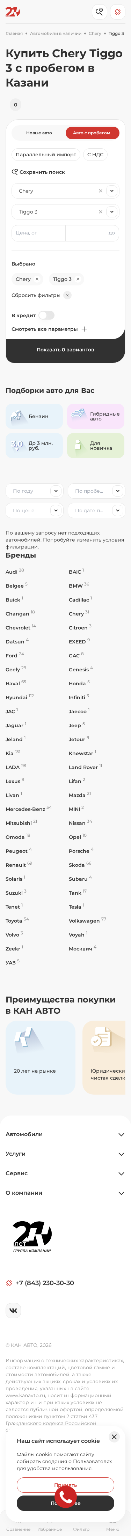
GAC (76, 655)
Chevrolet (21, 627)
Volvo (14, 934)
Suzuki (16, 892)
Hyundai (20, 697)
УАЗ (13, 962)
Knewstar (82, 753)
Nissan (80, 823)
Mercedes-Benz (29, 809)
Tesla (76, 906)
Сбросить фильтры (36, 295)
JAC (12, 711)
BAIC (76, 571)
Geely (16, 669)
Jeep (77, 725)
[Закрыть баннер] (114, 1436)
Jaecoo (79, 711)
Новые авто (39, 132)
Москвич (82, 948)
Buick (14, 599)
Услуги (16, 1153)
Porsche (81, 851)
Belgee (17, 585)
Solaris (15, 878)
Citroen (80, 627)
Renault (19, 865)
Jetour (79, 739)
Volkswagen (87, 920)
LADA (16, 767)
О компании (24, 1193)
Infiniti (79, 697)
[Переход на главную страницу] (13, 12)
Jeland (16, 739)
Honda (79, 683)
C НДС (95, 154)
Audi (15, 571)
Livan (14, 795)
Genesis (81, 669)
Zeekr (14, 948)
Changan (20, 613)
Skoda (80, 865)
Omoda (18, 837)
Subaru (80, 878)
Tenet (14, 906)
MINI (76, 809)
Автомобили (24, 1134)
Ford (15, 655)
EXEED (79, 641)
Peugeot (19, 851)
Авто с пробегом (91, 132)
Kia (13, 753)
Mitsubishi (21, 823)
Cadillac (80, 599)
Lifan (77, 781)
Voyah (78, 934)
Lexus (15, 781)
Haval (16, 683)
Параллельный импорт (46, 154)
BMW (79, 585)
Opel (78, 837)
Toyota (17, 920)
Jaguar (16, 725)
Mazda (80, 795)
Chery (79, 613)
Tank (78, 892)
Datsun (17, 641)
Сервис (17, 1173)
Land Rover (85, 767)
